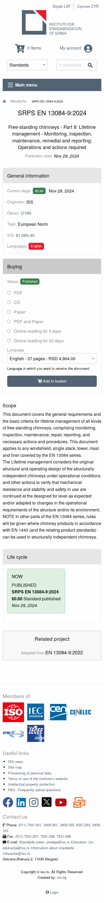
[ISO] (13, 711)
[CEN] (58, 711)
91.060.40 (25, 235)
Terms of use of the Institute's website (37, 778)
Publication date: (39, 155)
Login (54, 892)
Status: (13, 281)
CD (16, 302)
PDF (18, 293)
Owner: (13, 213)
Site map (15, 767)
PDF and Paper (28, 321)
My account (71, 48)
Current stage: (19, 190)
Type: (12, 224)
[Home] (4, 101)
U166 (26, 213)
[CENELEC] (80, 711)
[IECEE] (35, 733)
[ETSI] (13, 733)
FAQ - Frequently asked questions (34, 789)
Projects (18, 101)
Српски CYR (88, 6)
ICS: (10, 235)
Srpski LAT (62, 6)
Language (15, 349)
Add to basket (54, 381)
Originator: (16, 201)
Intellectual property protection (31, 784)
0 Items (33, 48)
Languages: (17, 246)
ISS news (15, 761)
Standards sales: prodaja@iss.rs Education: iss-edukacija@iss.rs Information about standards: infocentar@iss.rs (48, 847)
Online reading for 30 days (38, 341)
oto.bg (61, 877)
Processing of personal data (29, 772)
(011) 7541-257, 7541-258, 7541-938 (43, 836)
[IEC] (35, 711)
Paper (19, 312)
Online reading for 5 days (37, 331)
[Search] (90, 65)
